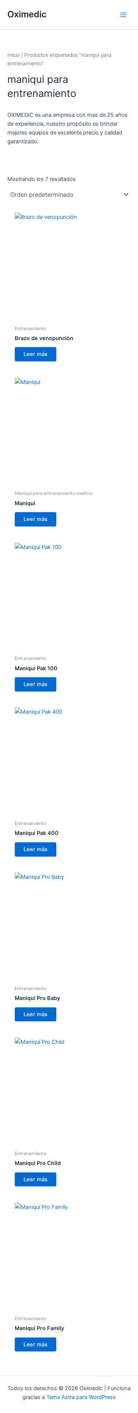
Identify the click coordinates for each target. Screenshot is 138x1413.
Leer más (35, 354)
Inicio (13, 55)
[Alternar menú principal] (123, 14)
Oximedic (27, 14)
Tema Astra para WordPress (81, 1397)
